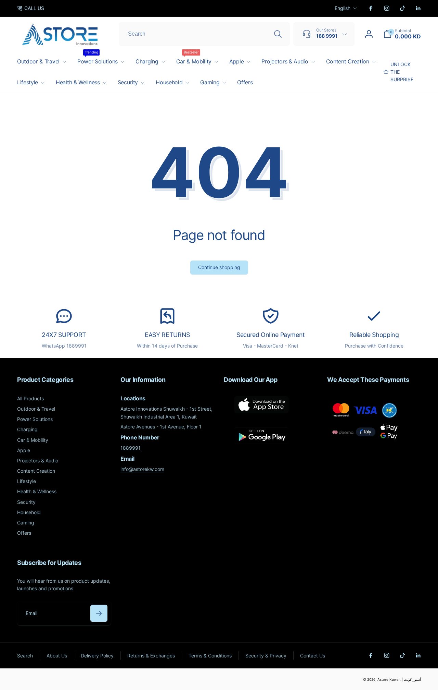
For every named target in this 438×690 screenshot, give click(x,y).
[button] (402, 34)
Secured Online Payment (270, 334)
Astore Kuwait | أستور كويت (399, 679)
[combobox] (204, 34)
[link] (30, 8)
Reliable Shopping (374, 334)
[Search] (278, 34)
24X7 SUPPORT (64, 334)
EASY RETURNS (167, 334)
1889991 (130, 448)
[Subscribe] (98, 613)
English (342, 8)
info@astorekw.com (142, 469)
